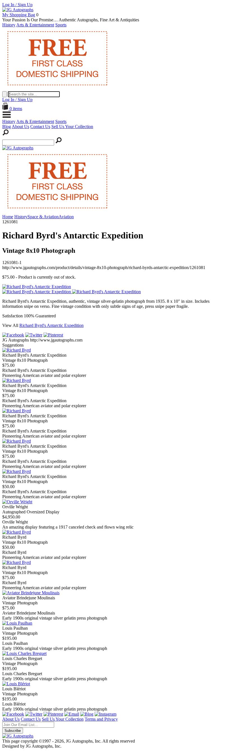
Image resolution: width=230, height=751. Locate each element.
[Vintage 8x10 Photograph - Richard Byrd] (16, 532)
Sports (60, 24)
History (8, 24)
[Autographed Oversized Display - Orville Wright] (17, 501)
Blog (6, 126)
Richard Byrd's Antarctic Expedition (51, 325)
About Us (20, 126)
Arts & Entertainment (35, 24)
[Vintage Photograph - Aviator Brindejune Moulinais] (30, 592)
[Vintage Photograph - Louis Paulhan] (17, 623)
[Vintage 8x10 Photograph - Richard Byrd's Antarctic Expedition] (16, 350)
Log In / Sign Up (17, 4)
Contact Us (40, 126)
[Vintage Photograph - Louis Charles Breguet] (24, 653)
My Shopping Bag (18, 14)
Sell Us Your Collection (72, 126)
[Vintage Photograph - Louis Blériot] (16, 683)
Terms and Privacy (101, 719)
